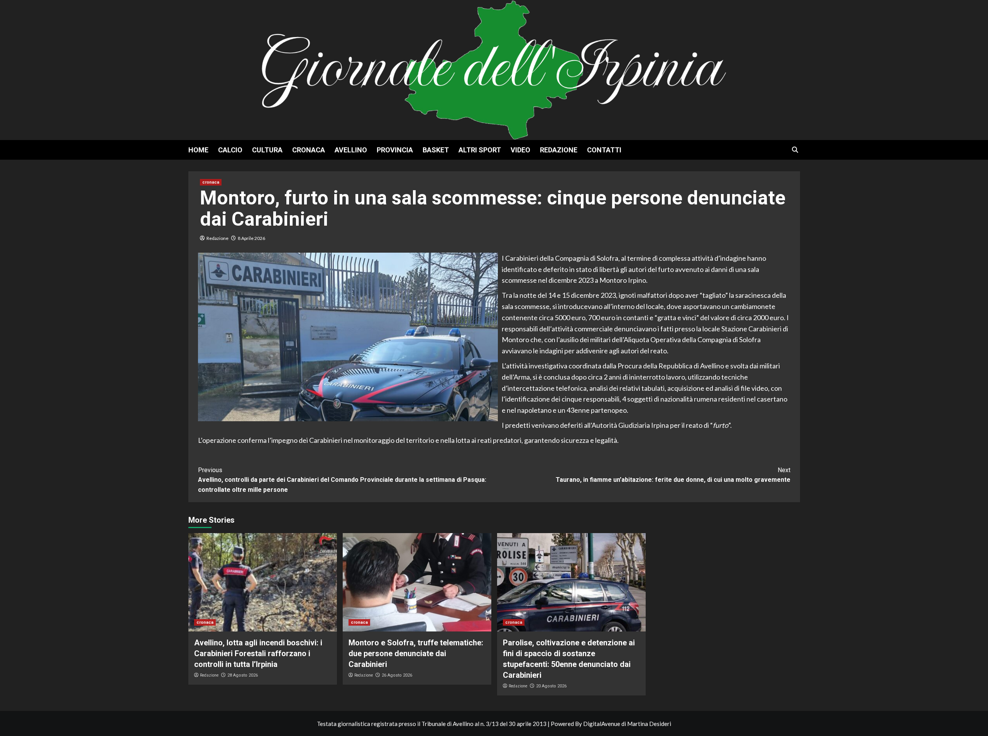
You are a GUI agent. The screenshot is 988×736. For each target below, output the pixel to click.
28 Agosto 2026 (242, 675)
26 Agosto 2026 (397, 675)
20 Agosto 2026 (551, 686)
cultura (267, 150)
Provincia (395, 150)
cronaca (308, 150)
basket (436, 150)
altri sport (479, 150)
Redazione (558, 150)
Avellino (351, 150)
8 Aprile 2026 (251, 238)
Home (198, 150)
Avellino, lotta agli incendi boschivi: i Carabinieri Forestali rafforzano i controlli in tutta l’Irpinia (258, 653)
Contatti (604, 150)
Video (520, 150)
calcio (230, 150)
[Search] (795, 150)
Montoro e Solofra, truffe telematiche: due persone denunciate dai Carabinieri (416, 653)
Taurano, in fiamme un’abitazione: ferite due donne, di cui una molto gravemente (673, 475)
